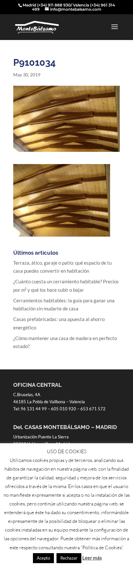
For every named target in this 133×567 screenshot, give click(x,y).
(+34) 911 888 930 (54, 5)
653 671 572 (93, 408)
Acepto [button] (43, 558)
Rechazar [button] (68, 558)
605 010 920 (63, 408)
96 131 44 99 (34, 408)
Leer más (92, 558)
